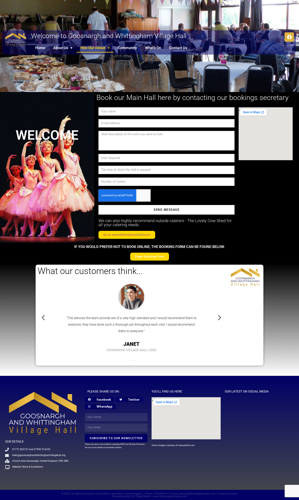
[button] (43, 317)
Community (127, 48)
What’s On (153, 48)
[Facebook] (289, 37)
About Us (60, 48)
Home (40, 48)
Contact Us (178, 48)
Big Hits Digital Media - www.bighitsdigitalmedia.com (156, 496)
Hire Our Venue (93, 48)
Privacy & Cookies (227, 493)
